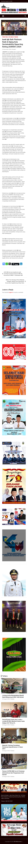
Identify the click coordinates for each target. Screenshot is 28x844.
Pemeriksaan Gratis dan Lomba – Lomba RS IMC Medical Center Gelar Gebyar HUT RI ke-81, (13, 721)
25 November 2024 (6, 49)
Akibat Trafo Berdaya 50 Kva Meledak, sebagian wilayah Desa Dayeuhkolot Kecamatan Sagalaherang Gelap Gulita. (14, 281)
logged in (11, 292)
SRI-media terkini (13, 37)
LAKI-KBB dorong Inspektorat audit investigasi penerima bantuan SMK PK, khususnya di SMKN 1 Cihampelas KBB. (13, 273)
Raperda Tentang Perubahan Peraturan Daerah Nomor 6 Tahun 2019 (12, 747)
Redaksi (14, 49)
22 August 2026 (6, 699)
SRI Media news (18, 841)
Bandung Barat (6, 690)
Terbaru (5, 676)
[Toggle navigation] (3, 16)
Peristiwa (5, 37)
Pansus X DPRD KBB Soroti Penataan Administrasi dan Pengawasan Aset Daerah (13, 772)
